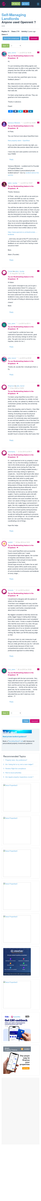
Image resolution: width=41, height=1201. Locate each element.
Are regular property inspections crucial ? (19, 777)
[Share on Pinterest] (25, 111)
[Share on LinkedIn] (30, 111)
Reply (11, 159)
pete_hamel (12, 52)
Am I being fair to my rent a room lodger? (19, 764)
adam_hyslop (13, 183)
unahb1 (10, 542)
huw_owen (12, 323)
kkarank (11, 590)
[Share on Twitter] (20, 111)
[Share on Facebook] (15, 111)
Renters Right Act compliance (15, 768)
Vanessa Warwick (14, 123)
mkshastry (12, 451)
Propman (11, 386)
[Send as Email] (10, 111)
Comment (34, 38)
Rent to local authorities (13, 773)
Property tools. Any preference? (16, 760)
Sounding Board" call (16, 741)
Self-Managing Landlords (14, 16)
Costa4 (10, 271)
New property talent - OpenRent (19, 140)
